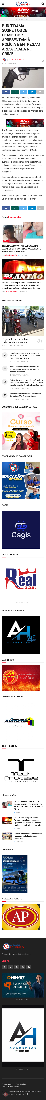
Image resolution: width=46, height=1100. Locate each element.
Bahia (6, 241)
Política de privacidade (10, 1087)
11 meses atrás (10, 63)
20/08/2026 (23, 291)
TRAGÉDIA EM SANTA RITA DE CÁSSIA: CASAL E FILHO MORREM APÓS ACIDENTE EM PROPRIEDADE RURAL (21, 249)
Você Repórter (21, 1084)
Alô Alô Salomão (17, 60)
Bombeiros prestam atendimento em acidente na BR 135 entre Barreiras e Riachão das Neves (24, 369)
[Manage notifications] (6, 1094)
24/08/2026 (23, 255)
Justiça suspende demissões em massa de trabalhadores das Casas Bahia (28, 836)
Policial (7, 277)
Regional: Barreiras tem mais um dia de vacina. (15, 341)
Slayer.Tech (24, 1094)
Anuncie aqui (7, 1084)
